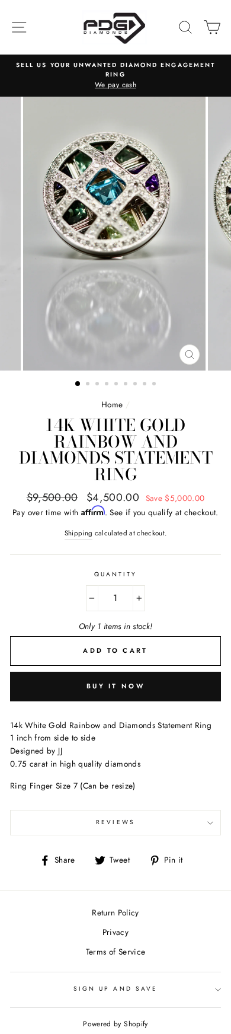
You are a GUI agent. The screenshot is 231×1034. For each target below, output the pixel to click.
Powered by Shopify (115, 1024)
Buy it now (115, 686)
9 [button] (155, 385)
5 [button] (117, 385)
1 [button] (78, 384)
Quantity (115, 574)
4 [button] (108, 385)
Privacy (115, 932)
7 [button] (136, 385)
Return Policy (115, 912)
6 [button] (127, 385)
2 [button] (89, 385)
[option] (115, 75)
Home (112, 404)
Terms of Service (115, 952)
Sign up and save (115, 988)
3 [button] (98, 385)
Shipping (79, 533)
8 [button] (146, 385)
